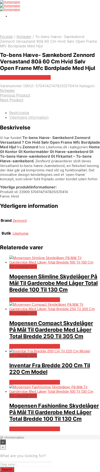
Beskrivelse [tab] (19, 112)
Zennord (20, 220)
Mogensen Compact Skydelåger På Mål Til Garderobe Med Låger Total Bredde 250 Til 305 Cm (51, 330)
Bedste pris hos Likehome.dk (25, 77)
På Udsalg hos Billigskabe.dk (34, 299)
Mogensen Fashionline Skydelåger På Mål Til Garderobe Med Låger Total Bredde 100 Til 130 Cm (54, 412)
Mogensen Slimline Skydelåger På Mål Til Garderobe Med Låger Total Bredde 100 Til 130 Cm (53, 283)
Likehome (21, 233)
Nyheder (24, 36)
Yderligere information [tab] (29, 117)
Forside (6, 36)
